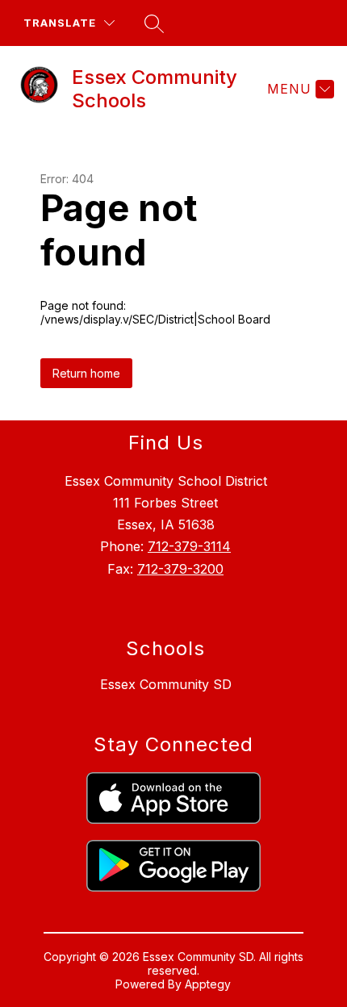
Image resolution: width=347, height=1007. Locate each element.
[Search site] (154, 23)
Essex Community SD (166, 684)
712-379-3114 (189, 546)
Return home (86, 373)
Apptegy (208, 984)
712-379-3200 (180, 569)
